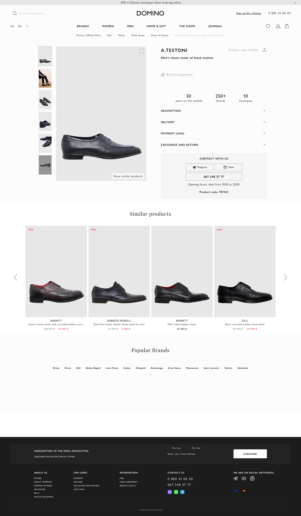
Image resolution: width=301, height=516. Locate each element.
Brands (83, 26)
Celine (127, 367)
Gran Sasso (174, 367)
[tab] (214, 110)
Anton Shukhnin (43, 497)
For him (176, 448)
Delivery (78, 482)
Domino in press (43, 486)
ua (12, 26)
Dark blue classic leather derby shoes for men (56, 324)
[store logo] (150, 13)
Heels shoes (138, 35)
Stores (38, 478)
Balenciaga (157, 367)
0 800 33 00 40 (279, 13)
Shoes (121, 35)
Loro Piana (112, 367)
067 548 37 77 (214, 176)
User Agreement (129, 482)
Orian (56, 367)
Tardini (228, 367)
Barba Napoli (93, 367)
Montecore (192, 367)
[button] (135, 49)
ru (20, 26)
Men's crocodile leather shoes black (182, 324)
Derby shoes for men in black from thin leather (245, 324)
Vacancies (39, 489)
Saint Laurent (211, 367)
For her (196, 448)
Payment (78, 478)
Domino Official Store (88, 35)
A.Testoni (174, 50)
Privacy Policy (128, 486)
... (150, 374)
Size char (79, 489)
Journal (215, 26)
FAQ (122, 478)
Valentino (242, 367)
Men (109, 35)
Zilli (78, 367)
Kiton (68, 367)
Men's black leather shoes (119, 324)
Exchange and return (86, 486)
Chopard (141, 367)
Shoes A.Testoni (160, 35)
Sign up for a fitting (248, 13)
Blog (37, 493)
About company (43, 482)
